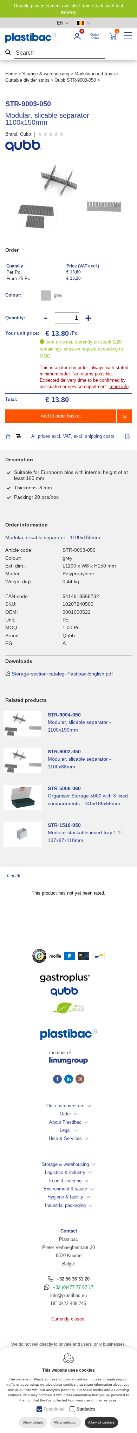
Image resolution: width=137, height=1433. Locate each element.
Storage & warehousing (45, 73)
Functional (54, 1409)
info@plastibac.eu (68, 1295)
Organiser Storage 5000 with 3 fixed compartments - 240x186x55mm (88, 799)
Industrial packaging (65, 1205)
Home (11, 73)
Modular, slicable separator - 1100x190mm (79, 726)
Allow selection (66, 1422)
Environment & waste (65, 1188)
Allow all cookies (101, 1422)
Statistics (86, 1409)
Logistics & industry (65, 1172)
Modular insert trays (94, 73)
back (15, 875)
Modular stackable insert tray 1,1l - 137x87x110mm (86, 836)
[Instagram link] (80, 1080)
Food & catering (65, 1180)
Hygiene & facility (65, 1197)
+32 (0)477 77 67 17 (73, 1287)
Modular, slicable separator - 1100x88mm (79, 762)
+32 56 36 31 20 (73, 1279)
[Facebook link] (58, 1080)
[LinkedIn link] (70, 1080)
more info (119, 386)
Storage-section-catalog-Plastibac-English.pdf (62, 674)
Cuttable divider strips (27, 80)
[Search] (8, 53)
